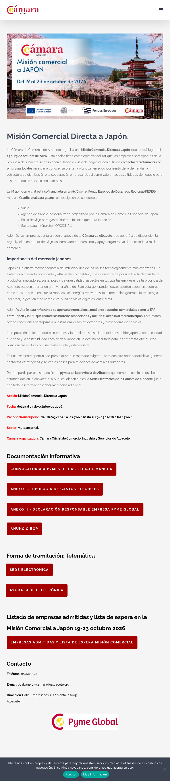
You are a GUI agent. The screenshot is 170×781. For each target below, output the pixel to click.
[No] (164, 769)
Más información (95, 774)
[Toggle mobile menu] (161, 9)
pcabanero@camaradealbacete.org (38, 684)
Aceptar (71, 774)
